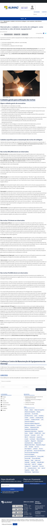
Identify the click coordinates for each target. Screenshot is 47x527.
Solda (32, 460)
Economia (39, 425)
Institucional (32, 437)
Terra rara (41, 466)
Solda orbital (27, 464)
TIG (25, 468)
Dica (3, 398)
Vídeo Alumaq (28, 472)
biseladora (41, 415)
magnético (27, 441)
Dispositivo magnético (29, 421)
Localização (32, 439)
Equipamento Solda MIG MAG (31, 429)
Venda (32, 470)
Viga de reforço (35, 472)
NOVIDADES (37, 12)
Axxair (35, 415)
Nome (2, 386)
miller (26, 446)
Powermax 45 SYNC (29, 404)
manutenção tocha (29, 442)
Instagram (19, 515)
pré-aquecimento (28, 450)
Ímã (42, 435)
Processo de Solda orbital (39, 450)
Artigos (4, 396)
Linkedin (20, 509)
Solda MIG (33, 462)
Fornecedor (33, 435)
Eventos (4, 400)
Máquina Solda (37, 442)
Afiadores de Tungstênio (30, 411)
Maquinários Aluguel (40, 444)
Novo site (37, 446)
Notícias (4, 406)
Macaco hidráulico (41, 439)
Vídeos (4, 410)
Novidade (31, 446)
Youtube (20, 512)
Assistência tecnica (29, 415)
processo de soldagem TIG (30, 456)
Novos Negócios (28, 448)
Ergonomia (40, 431)
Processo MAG (40, 456)
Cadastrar (12, 489)
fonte (43, 433)
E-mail (26, 386)
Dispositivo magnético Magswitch (32, 423)
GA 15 (38, 435)
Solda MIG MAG (40, 462)
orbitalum (35, 448)
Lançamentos (5, 402)
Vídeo (36, 470)
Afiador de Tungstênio (39, 409)
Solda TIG (34, 464)
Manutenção (40, 441)
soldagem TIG (28, 466)
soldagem (40, 464)
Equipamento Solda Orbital (30, 431)
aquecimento (27, 413)
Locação (26, 439)
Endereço (27, 427)
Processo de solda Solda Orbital (31, 452)
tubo (39, 468)
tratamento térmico (32, 468)
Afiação (26, 409)
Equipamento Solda (34, 427)
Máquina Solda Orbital (30, 444)
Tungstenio (27, 470)
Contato (44, 12)
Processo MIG (27, 458)
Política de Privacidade (7, 524)
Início (1, 21)
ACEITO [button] (15, 524)
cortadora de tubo (39, 417)
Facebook (19, 506)
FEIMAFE (31, 433)
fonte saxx (27, 435)
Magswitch (33, 441)
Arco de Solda (35, 413)
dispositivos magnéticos (30, 425)
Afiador (31, 409)
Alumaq (38, 411)
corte (42, 419)
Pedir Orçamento (35, 483)
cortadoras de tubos (35, 419)
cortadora (32, 417)
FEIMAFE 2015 (38, 433)
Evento (26, 433)
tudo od (43, 468)
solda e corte (37, 460)
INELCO (26, 437)
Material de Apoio (6, 404)
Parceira (41, 448)
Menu (22, 18)
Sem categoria (4, 408)
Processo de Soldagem (29, 454)
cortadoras (27, 419)
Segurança (27, 460)
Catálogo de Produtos (30, 402)
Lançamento (39, 437)
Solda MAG (27, 462)
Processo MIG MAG (36, 458)
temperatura (35, 466)
